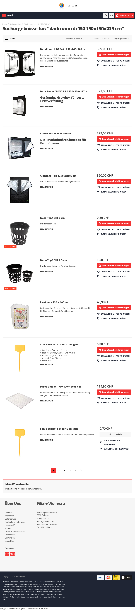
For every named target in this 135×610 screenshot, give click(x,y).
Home (4, 24)
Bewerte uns (10, 538)
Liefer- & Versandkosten (15, 531)
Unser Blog (9, 541)
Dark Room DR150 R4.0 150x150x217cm (64, 91)
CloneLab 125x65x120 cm (55, 133)
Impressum (10, 516)
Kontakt (8, 528)
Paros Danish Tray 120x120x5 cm (60, 386)
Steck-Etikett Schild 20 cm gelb (59, 344)
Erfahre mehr (46, 66)
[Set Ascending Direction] (87, 38)
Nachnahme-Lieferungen (15, 522)
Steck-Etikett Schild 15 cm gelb (59, 428)
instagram (12, 554)
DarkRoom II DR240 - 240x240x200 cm (63, 49)
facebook (7, 554)
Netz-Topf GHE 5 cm (52, 217)
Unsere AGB (10, 525)
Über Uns (9, 513)
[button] (113, 61)
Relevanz (76, 39)
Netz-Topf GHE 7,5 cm (53, 260)
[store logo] (67, 6)
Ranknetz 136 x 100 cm (54, 302)
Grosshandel (10, 535)
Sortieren (69, 39)
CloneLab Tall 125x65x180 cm (58, 175)
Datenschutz (10, 519)
